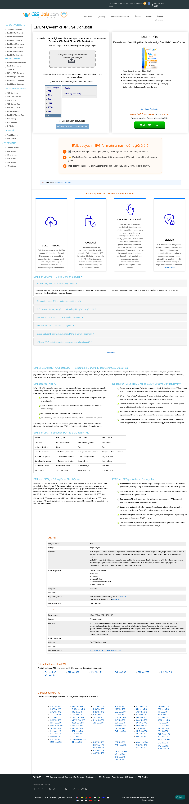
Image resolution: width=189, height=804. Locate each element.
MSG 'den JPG (56, 742)
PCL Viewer (11, 159)
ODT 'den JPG (120, 723)
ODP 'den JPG (98, 753)
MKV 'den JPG (141, 745)
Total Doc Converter (15, 40)
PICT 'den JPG (163, 728)
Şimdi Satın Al (149, 125)
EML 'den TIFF (143, 672)
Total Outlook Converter (16, 62)
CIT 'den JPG (120, 715)
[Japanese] (99, 800)
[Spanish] (82, 797)
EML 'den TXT (50, 675)
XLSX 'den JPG (56, 715)
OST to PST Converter (16, 73)
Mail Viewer (11, 151)
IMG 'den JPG (77, 712)
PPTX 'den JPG (121, 745)
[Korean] (86, 800)
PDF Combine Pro (14, 97)
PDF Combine (12, 93)
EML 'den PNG (166, 672)
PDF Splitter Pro (13, 104)
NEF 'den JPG (98, 745)
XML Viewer (11, 166)
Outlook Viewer (13, 148)
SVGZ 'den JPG (164, 739)
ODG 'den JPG (163, 726)
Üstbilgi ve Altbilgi (73, 94)
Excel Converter (118, 777)
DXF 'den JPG (120, 720)
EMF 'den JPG (120, 731)
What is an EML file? (63, 182)
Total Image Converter (15, 77)
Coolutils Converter (14, 29)
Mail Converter (78, 777)
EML (50, 95)
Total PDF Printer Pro (15, 115)
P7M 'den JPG (77, 726)
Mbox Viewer (12, 155)
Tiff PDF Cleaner (13, 108)
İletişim (160, 17)
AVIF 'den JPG (141, 737)
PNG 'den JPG (98, 712)
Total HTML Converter (15, 33)
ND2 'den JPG (55, 737)
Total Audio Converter (15, 80)
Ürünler (138, 17)
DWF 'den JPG (77, 715)
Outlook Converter (65, 777)
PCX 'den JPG (163, 731)
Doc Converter (91, 777)
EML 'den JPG (55, 739)
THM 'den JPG (163, 723)
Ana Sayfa (88, 17)
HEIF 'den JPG (141, 734)
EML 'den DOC (73, 672)
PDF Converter (51, 777)
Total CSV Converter (15, 51)
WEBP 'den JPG (164, 734)
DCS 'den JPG (55, 720)
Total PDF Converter (15, 37)
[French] (77, 800)
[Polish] (108, 797)
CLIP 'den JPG (55, 734)
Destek (149, 17)
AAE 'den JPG (55, 706)
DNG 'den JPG (98, 742)
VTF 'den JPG (55, 717)
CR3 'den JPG (141, 709)
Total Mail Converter (12, 59)
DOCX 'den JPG (164, 720)
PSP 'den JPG (141, 706)
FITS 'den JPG (163, 709)
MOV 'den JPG (141, 748)
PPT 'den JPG (120, 742)
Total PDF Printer (14, 111)
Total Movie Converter (15, 84)
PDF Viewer (11, 162)
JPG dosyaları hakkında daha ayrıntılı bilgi (105, 650)
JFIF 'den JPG (77, 731)
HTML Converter (104, 777)
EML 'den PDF (50, 672)
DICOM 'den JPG (78, 709)
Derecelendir (110, 353)
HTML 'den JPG (78, 717)
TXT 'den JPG (98, 706)
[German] (91, 797)
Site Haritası (38, 798)
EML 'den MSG (120, 672)
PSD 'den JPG (163, 737)
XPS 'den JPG (163, 717)
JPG (49, 115)
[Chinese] (91, 800)
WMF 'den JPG (141, 726)
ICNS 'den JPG (163, 706)
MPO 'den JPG (120, 726)
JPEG (50, 107)
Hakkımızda (158, 20)
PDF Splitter (12, 100)
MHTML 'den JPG (78, 720)
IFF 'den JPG (163, 712)
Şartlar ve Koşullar (65, 798)
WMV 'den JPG (142, 742)
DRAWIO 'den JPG (79, 739)
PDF (49, 91)
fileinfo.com (122, 596)
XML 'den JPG (55, 712)
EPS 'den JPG (163, 743)
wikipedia (115, 599)
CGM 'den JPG (141, 720)
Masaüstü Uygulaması (120, 17)
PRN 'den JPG (98, 709)
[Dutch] (95, 797)
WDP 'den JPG (141, 712)
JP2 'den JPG (98, 723)
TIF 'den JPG (120, 728)
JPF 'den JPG (55, 728)
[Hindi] (82, 800)
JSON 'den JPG (78, 723)
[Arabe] (95, 800)
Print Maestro (12, 135)
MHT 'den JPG (77, 728)
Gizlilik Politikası (169, 268)
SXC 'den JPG (120, 757)
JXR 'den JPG (120, 709)
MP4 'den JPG (77, 706)
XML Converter (130, 777)
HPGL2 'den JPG (56, 726)
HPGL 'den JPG (163, 715)
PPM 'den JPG (98, 720)
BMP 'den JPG (98, 715)
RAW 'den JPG (99, 748)
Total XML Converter (15, 55)
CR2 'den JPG (98, 750)
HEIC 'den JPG (141, 731)
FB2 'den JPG (120, 760)
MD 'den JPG (120, 754)
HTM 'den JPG (163, 746)
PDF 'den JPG (55, 709)
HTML (50, 103)
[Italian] (99, 797)
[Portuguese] (86, 797)
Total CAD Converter (15, 48)
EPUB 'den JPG (121, 751)
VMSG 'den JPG (164, 749)
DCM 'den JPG (120, 717)
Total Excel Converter (15, 44)
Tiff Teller (10, 126)
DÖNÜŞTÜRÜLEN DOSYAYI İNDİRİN (72, 126)
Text (50, 111)
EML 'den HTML (97, 672)
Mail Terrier (11, 139)
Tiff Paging (11, 119)
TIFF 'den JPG (98, 717)
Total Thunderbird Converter (14, 67)
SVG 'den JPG (141, 723)
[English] (77, 797)
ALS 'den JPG (120, 706)
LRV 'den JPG (77, 737)
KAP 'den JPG (141, 715)
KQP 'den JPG (141, 717)
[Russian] (104, 797)
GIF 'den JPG (141, 728)
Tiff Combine (12, 123)
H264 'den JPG (56, 723)
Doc (49, 99)
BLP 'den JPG (55, 731)
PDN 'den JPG (77, 734)
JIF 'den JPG (77, 742)
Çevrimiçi (102, 17)
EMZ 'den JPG (120, 712)
